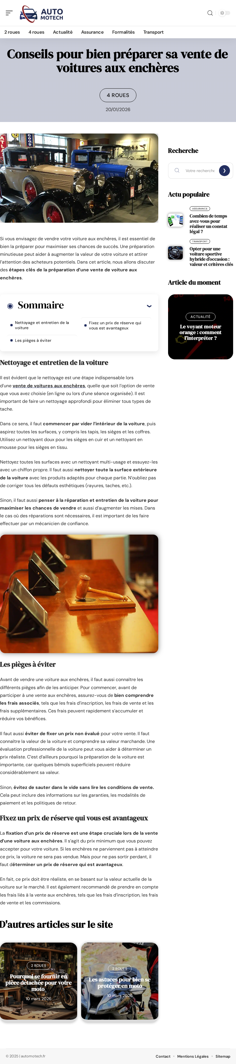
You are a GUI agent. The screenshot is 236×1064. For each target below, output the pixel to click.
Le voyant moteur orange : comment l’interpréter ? (201, 332)
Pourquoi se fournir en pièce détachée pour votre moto (38, 982)
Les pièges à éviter (33, 340)
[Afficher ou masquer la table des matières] (107, 305)
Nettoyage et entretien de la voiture (42, 325)
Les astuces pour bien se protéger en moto (120, 982)
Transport (200, 241)
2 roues (38, 965)
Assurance (200, 208)
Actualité (200, 316)
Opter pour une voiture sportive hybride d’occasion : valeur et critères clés (211, 256)
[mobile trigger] (11, 13)
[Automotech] (41, 13)
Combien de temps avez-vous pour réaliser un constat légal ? (208, 223)
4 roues (118, 95)
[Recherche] (210, 13)
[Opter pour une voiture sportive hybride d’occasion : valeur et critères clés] (175, 253)
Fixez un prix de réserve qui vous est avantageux (115, 325)
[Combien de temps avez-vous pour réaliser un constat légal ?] (175, 220)
